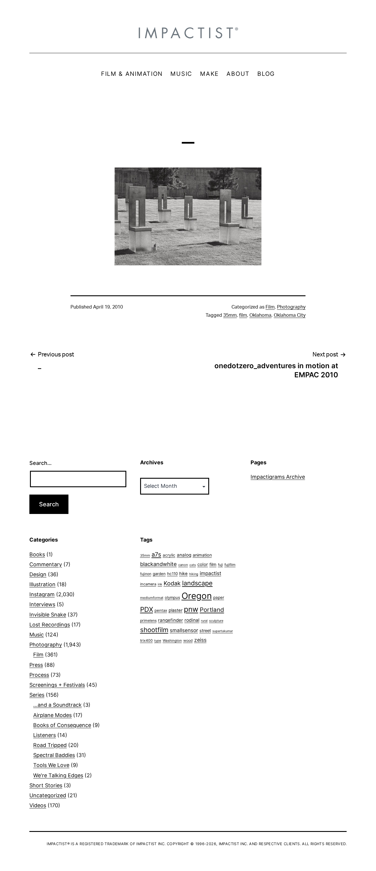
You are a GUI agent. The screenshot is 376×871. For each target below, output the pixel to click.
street (205, 630)
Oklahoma (260, 315)
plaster (175, 610)
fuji (220, 564)
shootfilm (154, 630)
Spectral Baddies (54, 755)
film (243, 315)
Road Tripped (50, 745)
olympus (172, 597)
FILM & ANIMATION (132, 73)
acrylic (169, 555)
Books (37, 554)
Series (36, 695)
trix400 (146, 640)
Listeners (44, 735)
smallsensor (184, 630)
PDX (146, 609)
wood (188, 640)
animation (202, 554)
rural (204, 621)
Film (270, 307)
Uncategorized (47, 795)
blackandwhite (158, 564)
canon (183, 565)
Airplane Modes (52, 715)
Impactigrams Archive (278, 477)
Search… (40, 463)
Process (39, 675)
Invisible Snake (47, 615)
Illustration (42, 584)
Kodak (172, 583)
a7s (156, 554)
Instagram (42, 594)
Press (36, 665)
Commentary (45, 564)
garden (159, 573)
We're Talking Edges (58, 775)
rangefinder (170, 620)
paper (218, 597)
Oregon (197, 596)
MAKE (209, 73)
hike (183, 573)
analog (184, 555)
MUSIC (181, 73)
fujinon (145, 574)
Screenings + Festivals (57, 685)
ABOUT (238, 73)
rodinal (191, 620)
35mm (230, 315)
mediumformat (151, 598)
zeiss (200, 640)
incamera (148, 584)
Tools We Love (51, 765)
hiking (193, 574)
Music (36, 635)
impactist (210, 573)
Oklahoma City (290, 315)
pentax (161, 610)
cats (192, 565)
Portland (212, 609)
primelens (148, 620)
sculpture (216, 621)
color (202, 564)
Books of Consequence (62, 725)
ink (160, 584)
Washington (172, 641)
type (157, 641)
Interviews (42, 604)
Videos (37, 805)
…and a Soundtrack (57, 705)
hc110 (172, 573)
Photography (291, 307)
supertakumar (222, 631)
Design (37, 574)
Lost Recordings (49, 625)
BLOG (266, 73)
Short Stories (45, 785)
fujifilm (230, 564)
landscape (197, 583)
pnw (191, 609)
